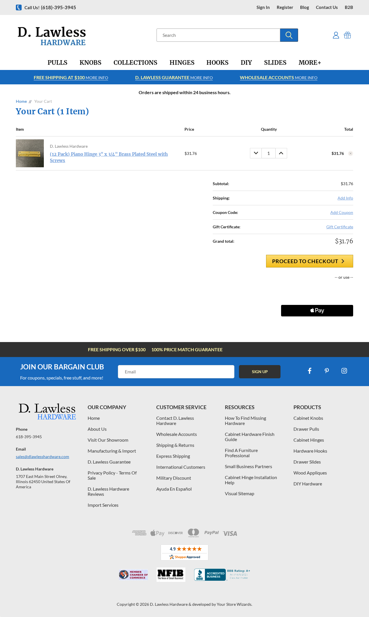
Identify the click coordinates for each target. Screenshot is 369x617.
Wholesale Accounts (176, 434)
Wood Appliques (310, 472)
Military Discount (173, 478)
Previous (354, 599)
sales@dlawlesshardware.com (42, 456)
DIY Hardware (307, 483)
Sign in (263, 7)
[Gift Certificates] (347, 35)
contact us (327, 7)
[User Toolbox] (336, 35)
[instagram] (344, 370)
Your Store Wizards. (234, 604)
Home (94, 418)
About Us (97, 429)
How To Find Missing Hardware (245, 420)
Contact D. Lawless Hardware (175, 420)
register (285, 7)
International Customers (180, 467)
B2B (349, 7)
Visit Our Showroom (108, 440)
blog (304, 7)
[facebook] (309, 370)
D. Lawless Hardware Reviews (108, 491)
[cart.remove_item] (350, 153)
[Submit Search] (289, 35)
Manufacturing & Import (112, 450)
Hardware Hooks (310, 450)
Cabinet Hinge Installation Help (251, 479)
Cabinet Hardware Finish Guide (249, 436)
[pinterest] (327, 370)
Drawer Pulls (306, 429)
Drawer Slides (307, 461)
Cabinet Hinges (308, 440)
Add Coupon (341, 212)
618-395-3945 (29, 436)
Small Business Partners (248, 466)
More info (71, 77)
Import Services (103, 505)
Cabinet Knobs (308, 418)
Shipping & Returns (175, 445)
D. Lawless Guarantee (109, 461)
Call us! (50, 7)
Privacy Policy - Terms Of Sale (112, 475)
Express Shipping (173, 456)
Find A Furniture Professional (241, 452)
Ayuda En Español (174, 488)
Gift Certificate (339, 226)
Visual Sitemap (239, 493)
